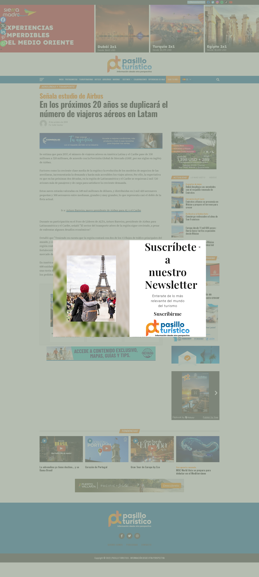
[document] (129, 288)
